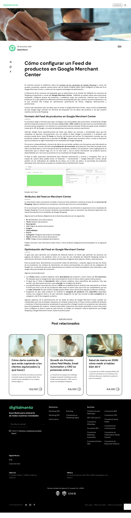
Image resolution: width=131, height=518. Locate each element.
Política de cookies (100, 505)
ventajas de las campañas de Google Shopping (77, 85)
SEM (119, 46)
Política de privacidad (115, 505)
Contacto (117, 5)
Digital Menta (22, 50)
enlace (27, 245)
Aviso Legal (88, 505)
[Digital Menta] (10, 5)
